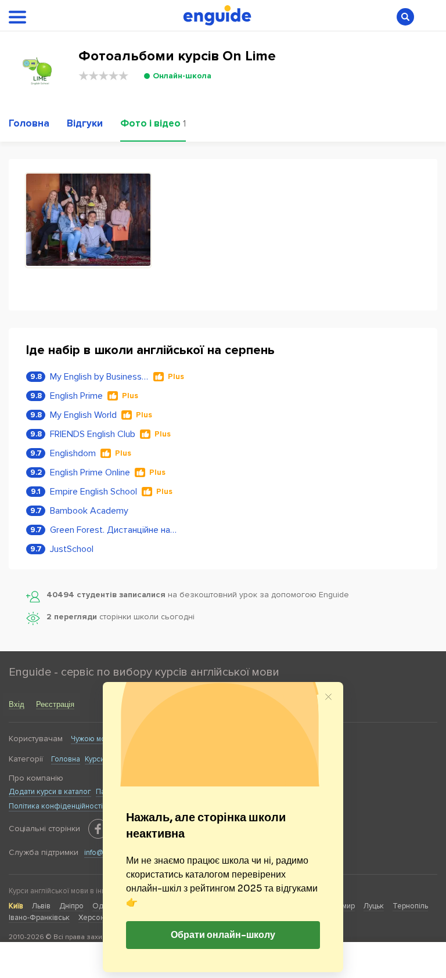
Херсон (91, 917)
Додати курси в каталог (50, 791)
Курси (95, 759)
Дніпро (71, 906)
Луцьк (374, 906)
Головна (65, 759)
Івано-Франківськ (39, 917)
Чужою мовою (95, 739)
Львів (41, 906)
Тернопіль (410, 906)
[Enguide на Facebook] (98, 829)
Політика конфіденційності (56, 806)
